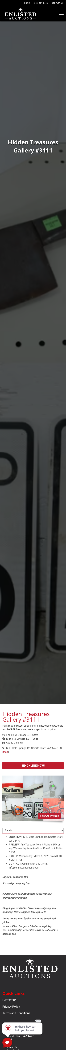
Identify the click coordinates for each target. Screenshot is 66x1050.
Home (27, 3)
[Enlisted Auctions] (20, 13)
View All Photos (49, 815)
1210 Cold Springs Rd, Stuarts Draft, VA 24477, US (34, 748)
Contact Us (58, 3)
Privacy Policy (11, 1006)
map (5, 751)
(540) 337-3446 (41, 3)
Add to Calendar (15, 742)
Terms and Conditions (16, 1013)
